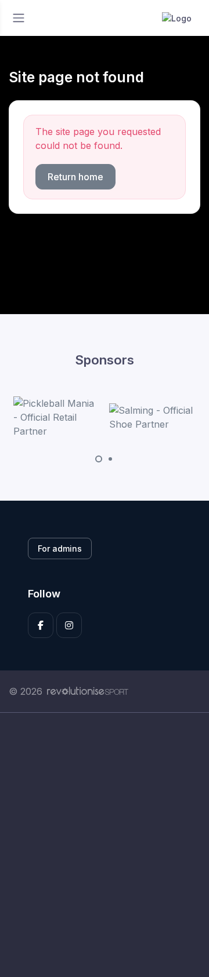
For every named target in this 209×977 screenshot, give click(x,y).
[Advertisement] (104, 845)
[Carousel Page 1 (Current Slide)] (98, 458)
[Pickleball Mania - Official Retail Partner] (56, 417)
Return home (75, 177)
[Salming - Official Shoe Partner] (152, 417)
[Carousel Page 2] (110, 458)
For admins (60, 548)
